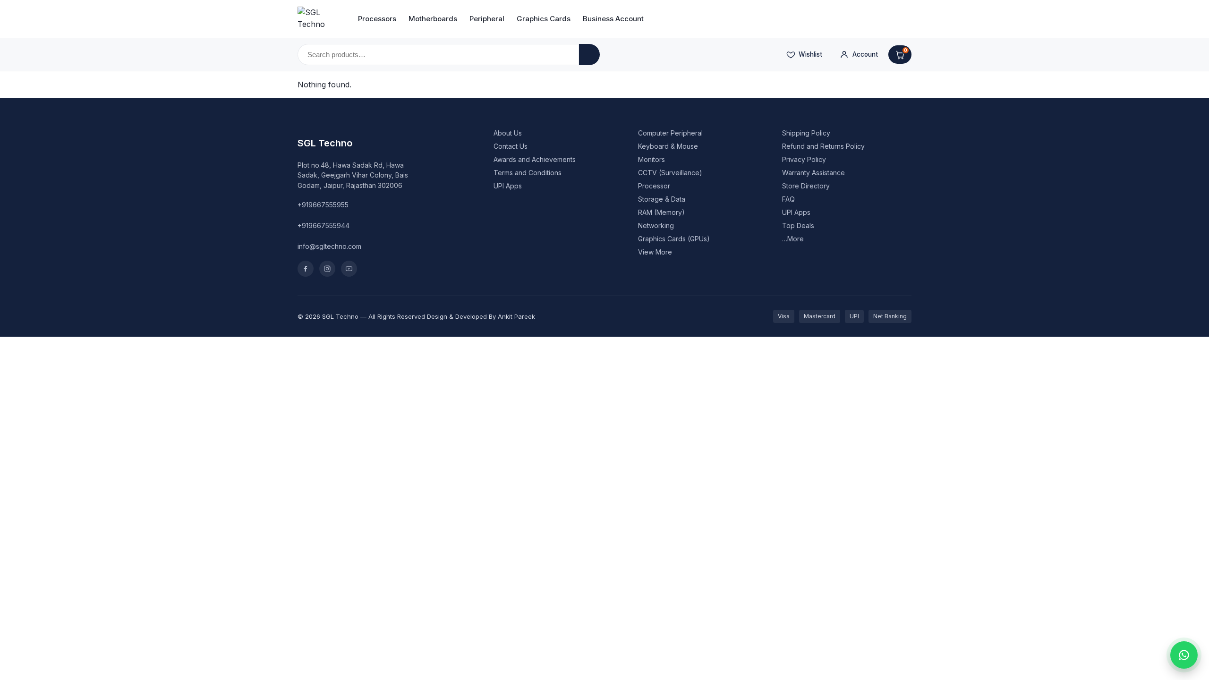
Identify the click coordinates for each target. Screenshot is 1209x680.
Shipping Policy (806, 133)
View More (655, 252)
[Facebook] (306, 269)
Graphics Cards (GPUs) (674, 239)
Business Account (613, 18)
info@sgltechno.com (329, 246)
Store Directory (806, 186)
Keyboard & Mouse (668, 146)
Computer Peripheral (670, 133)
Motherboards (433, 18)
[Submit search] (589, 54)
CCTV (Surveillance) (670, 173)
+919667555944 (323, 225)
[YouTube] (349, 269)
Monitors (651, 159)
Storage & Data (661, 199)
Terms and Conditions (528, 173)
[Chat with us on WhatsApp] (1184, 655)
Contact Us (511, 146)
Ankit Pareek (516, 316)
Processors (377, 18)
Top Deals (798, 225)
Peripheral (486, 18)
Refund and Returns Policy (823, 146)
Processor (654, 186)
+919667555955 (323, 205)
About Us (508, 133)
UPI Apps (508, 186)
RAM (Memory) (661, 212)
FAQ (788, 199)
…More (793, 239)
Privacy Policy (804, 159)
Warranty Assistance (813, 173)
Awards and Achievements (535, 159)
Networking (656, 225)
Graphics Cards (543, 18)
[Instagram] (327, 269)
